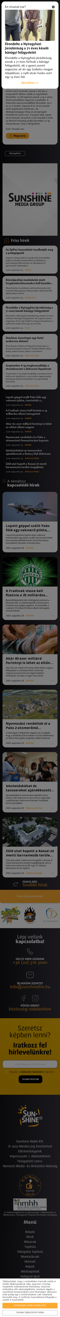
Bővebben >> (30, 83)
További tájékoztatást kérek (30, 1313)
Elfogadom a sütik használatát (30, 1306)
